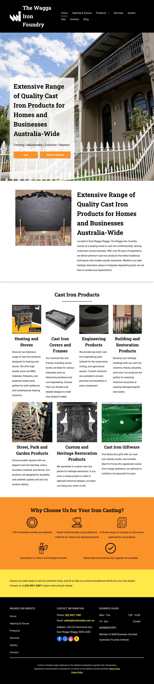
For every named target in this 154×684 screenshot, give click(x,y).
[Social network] (76, 639)
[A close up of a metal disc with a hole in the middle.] (93, 319)
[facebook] (59, 639)
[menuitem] (64, 13)
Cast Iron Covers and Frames (60, 344)
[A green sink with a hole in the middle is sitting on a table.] (122, 422)
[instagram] (70, 639)
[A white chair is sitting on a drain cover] (32, 422)
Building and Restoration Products (127, 344)
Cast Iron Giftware (122, 447)
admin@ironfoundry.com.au (79, 620)
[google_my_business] (65, 639)
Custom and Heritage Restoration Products (77, 453)
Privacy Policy (77, 672)
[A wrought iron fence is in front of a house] (127, 319)
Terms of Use (114, 669)
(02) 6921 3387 (33, 585)
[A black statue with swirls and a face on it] (77, 422)
